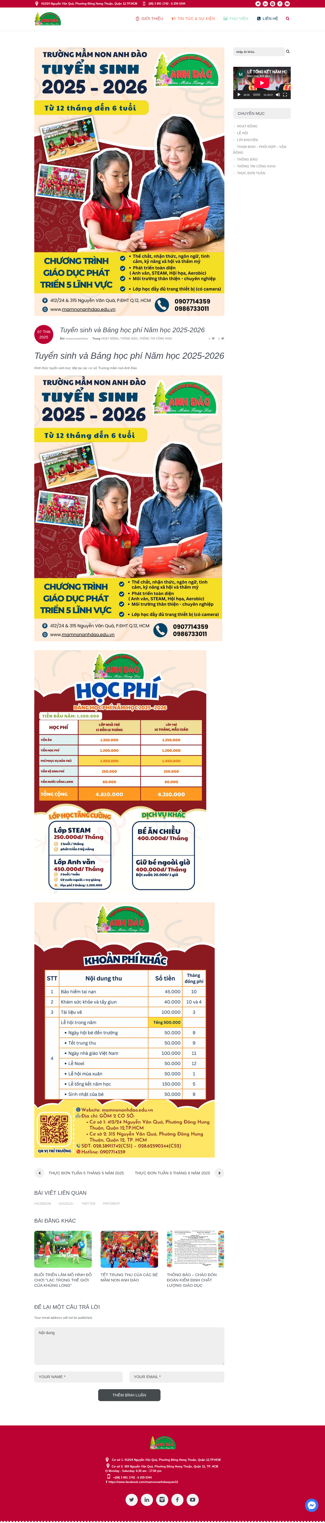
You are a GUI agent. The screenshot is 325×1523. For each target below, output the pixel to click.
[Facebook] (280, 3)
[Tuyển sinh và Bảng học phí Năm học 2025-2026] (129, 181)
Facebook (42, 1203)
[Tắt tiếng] (278, 94)
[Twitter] (258, 3)
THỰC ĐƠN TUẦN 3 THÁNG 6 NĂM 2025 (172, 1173)
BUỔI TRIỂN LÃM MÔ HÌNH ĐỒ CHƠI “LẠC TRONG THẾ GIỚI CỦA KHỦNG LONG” (63, 1280)
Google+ (66, 1203)
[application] (262, 83)
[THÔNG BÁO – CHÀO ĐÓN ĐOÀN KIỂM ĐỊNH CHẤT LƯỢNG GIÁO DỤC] (195, 1249)
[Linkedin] (265, 3)
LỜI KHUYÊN (247, 140)
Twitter (88, 1203)
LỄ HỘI (242, 133)
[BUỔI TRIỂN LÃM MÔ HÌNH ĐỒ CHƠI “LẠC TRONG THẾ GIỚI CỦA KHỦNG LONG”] (63, 1249)
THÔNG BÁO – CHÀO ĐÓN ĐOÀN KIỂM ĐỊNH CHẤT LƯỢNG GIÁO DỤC (192, 1280)
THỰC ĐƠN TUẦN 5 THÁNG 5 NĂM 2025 (86, 1173)
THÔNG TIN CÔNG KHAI (155, 338)
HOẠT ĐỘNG (110, 338)
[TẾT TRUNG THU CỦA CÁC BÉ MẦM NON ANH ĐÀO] (129, 1249)
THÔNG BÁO (129, 338)
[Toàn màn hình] (285, 94)
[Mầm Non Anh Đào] (162, 1442)
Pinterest (111, 1203)
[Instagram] (272, 3)
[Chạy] (239, 94)
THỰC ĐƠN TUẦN (251, 173)
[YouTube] (287, 3)
